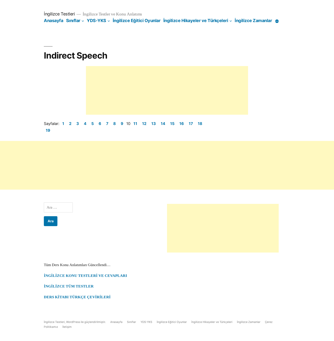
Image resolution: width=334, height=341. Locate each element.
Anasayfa (53, 20)
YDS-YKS (96, 20)
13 (153, 123)
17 (191, 123)
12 (144, 123)
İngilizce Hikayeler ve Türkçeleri (195, 20)
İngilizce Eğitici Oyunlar (137, 20)
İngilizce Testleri (59, 14)
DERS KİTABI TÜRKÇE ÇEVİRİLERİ (77, 297)
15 (172, 123)
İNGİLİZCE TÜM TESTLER (69, 286)
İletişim (67, 326)
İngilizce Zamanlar (253, 20)
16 (181, 123)
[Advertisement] (167, 90)
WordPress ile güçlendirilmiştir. (86, 322)
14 (163, 123)
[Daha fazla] (277, 21)
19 (48, 130)
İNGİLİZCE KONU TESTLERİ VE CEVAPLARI (85, 275)
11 (135, 123)
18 (200, 123)
